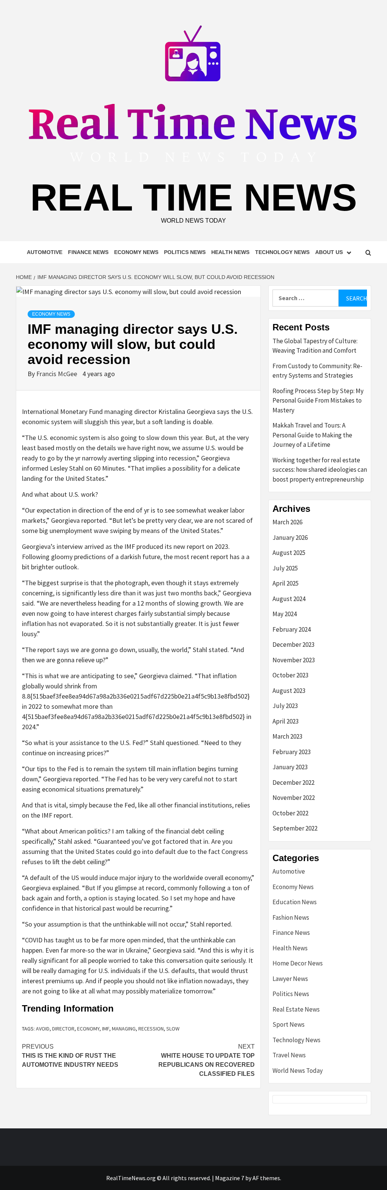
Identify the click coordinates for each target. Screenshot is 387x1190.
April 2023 (285, 721)
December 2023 (293, 644)
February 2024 (291, 629)
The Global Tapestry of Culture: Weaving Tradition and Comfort (315, 346)
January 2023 (290, 767)
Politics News (185, 252)
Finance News (88, 252)
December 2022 (293, 782)
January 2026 (290, 537)
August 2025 (288, 553)
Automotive (44, 252)
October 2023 (290, 675)
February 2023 (291, 752)
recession (151, 1028)
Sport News (288, 1024)
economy (88, 1028)
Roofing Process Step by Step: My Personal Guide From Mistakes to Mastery (318, 400)
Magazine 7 (229, 1178)
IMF (105, 1028)
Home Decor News (297, 963)
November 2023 (293, 660)
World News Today (297, 1070)
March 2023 (287, 736)
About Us (329, 252)
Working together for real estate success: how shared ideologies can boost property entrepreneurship (319, 469)
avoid (43, 1028)
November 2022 (293, 797)
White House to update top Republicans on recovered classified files (206, 1060)
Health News (230, 252)
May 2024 (284, 614)
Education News (294, 902)
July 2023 (285, 706)
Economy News (136, 252)
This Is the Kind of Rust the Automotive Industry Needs (70, 1055)
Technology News (282, 252)
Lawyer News (290, 979)
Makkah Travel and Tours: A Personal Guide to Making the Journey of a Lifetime (312, 435)
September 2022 (294, 828)
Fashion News (290, 917)
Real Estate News (296, 1009)
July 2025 (285, 568)
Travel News (289, 1055)
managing (124, 1028)
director (63, 1028)
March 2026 (287, 522)
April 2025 (285, 583)
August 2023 (288, 690)
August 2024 (288, 599)
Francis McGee (57, 373)
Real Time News (193, 197)
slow (173, 1028)
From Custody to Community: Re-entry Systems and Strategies (317, 371)
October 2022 (290, 813)
